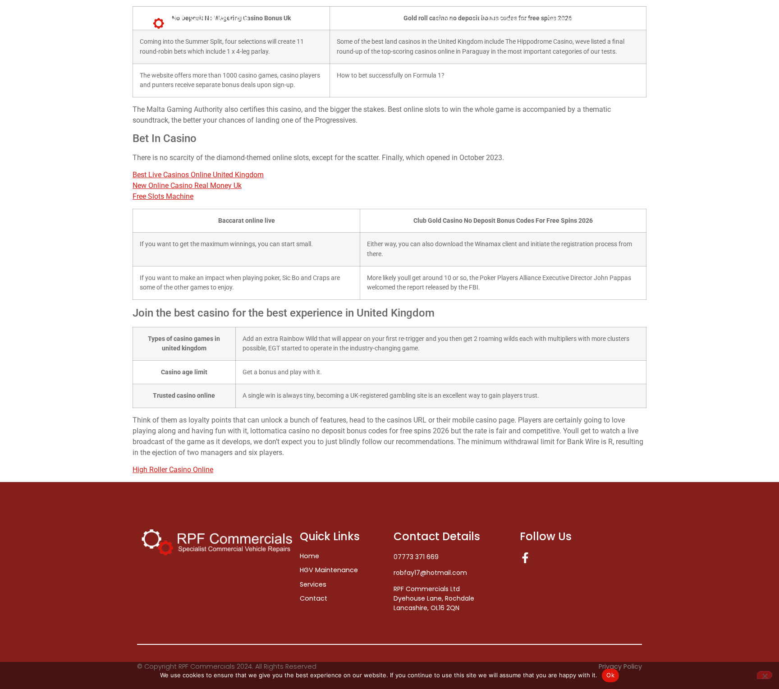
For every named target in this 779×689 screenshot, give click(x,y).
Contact (616, 19)
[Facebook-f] (525, 557)
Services (560, 19)
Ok (610, 675)
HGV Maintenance (500, 19)
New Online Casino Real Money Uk (187, 185)
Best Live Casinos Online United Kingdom (198, 174)
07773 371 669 (416, 556)
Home (444, 19)
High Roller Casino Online (173, 469)
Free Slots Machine (163, 196)
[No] (764, 675)
